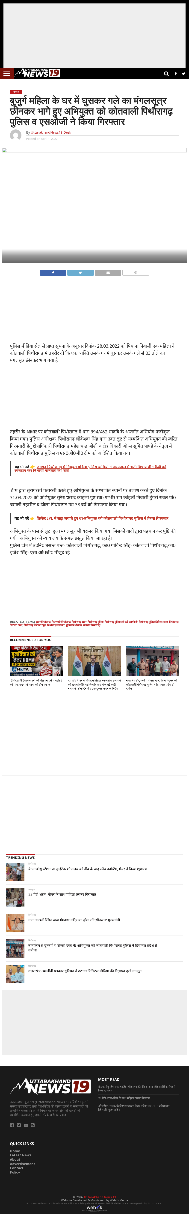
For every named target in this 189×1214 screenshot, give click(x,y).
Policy (15, 1172)
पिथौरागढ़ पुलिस (95, 622)
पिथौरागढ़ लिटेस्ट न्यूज (35, 625)
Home (15, 1151)
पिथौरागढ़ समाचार (56, 625)
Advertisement (22, 1164)
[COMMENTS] (135, 271)
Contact (17, 1168)
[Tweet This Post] (80, 271)
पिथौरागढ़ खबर (79, 622)
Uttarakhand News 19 (100, 1197)
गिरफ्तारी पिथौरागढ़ (61, 622)
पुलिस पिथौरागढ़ (74, 625)
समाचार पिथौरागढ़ (91, 625)
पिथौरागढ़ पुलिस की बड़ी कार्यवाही (121, 622)
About (15, 1159)
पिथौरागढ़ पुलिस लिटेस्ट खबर (153, 622)
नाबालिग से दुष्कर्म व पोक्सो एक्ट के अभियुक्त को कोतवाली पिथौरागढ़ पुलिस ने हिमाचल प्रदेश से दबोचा (151, 684)
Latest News (20, 1155)
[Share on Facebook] (53, 271)
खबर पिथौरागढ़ (43, 622)
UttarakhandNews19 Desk (51, 132)
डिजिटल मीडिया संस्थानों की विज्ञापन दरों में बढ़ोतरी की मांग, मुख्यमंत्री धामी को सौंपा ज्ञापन (36, 682)
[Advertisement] (94, 35)
